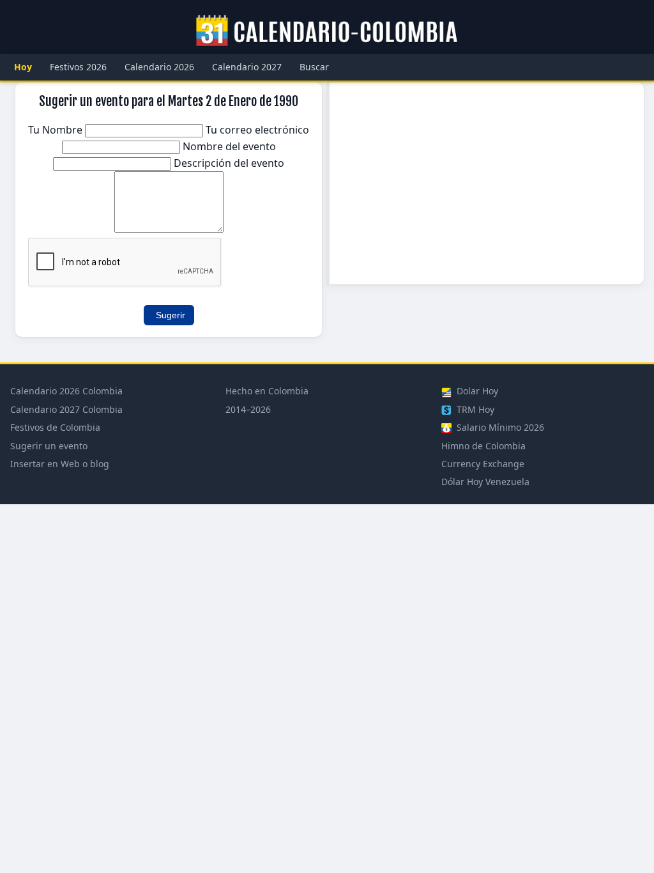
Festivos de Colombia (55, 427)
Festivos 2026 (78, 67)
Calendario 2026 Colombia (66, 391)
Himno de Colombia (483, 446)
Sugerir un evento (48, 446)
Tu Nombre (56, 130)
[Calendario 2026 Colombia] (327, 31)
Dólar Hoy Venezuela (485, 481)
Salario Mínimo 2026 (499, 427)
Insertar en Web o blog (59, 464)
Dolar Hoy (476, 391)
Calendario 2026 (159, 67)
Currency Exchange (482, 464)
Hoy (23, 67)
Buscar (314, 67)
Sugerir (170, 315)
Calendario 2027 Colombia (66, 409)
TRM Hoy (474, 409)
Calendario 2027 (247, 67)
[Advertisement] (486, 183)
